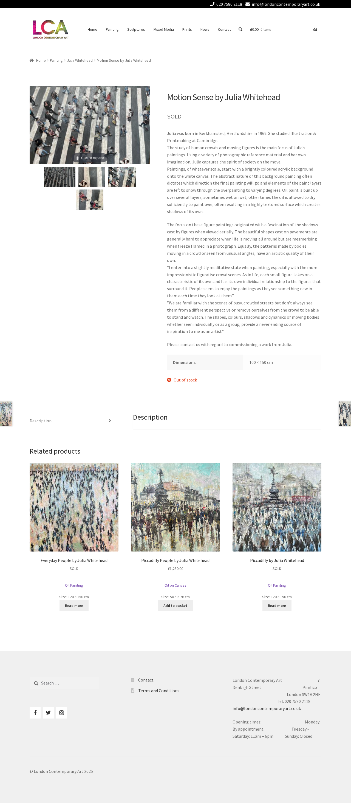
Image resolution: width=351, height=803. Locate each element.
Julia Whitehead (80, 60)
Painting (112, 29)
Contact (224, 29)
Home (92, 29)
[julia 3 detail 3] (89, 200)
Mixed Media (164, 29)
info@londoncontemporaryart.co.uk (286, 4)
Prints (187, 29)
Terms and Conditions (158, 690)
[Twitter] (48, 713)
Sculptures (136, 29)
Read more (74, 605)
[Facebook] (35, 713)
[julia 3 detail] (91, 177)
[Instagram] (61, 713)
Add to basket (175, 605)
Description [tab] (41, 420)
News (205, 29)
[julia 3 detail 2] (122, 177)
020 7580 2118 (229, 4)
